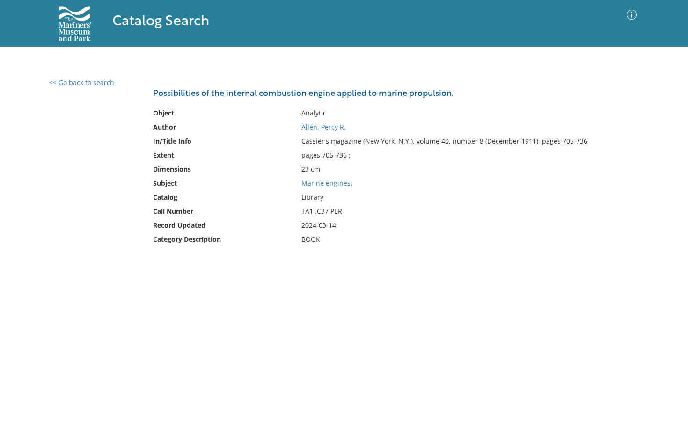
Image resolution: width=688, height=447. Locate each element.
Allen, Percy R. (323, 127)
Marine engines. (326, 183)
